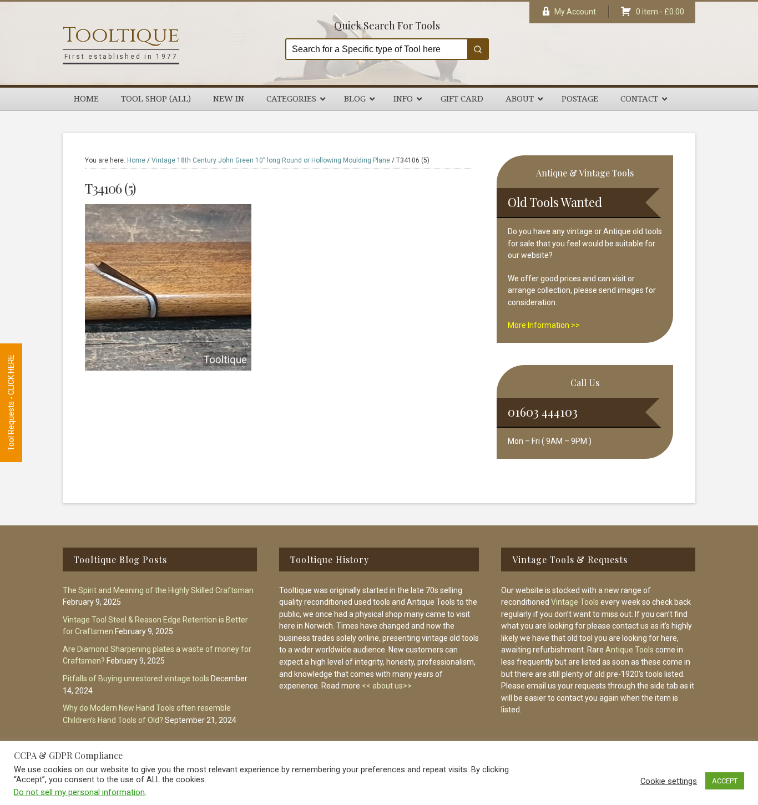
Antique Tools (629, 649)
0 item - (660, 11)
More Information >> (544, 325)
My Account (575, 11)
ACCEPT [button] (724, 781)
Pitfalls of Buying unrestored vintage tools (136, 678)
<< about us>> (387, 685)
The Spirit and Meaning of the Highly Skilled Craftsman (158, 590)
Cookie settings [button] (668, 781)
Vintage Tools (575, 602)
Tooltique (121, 35)
